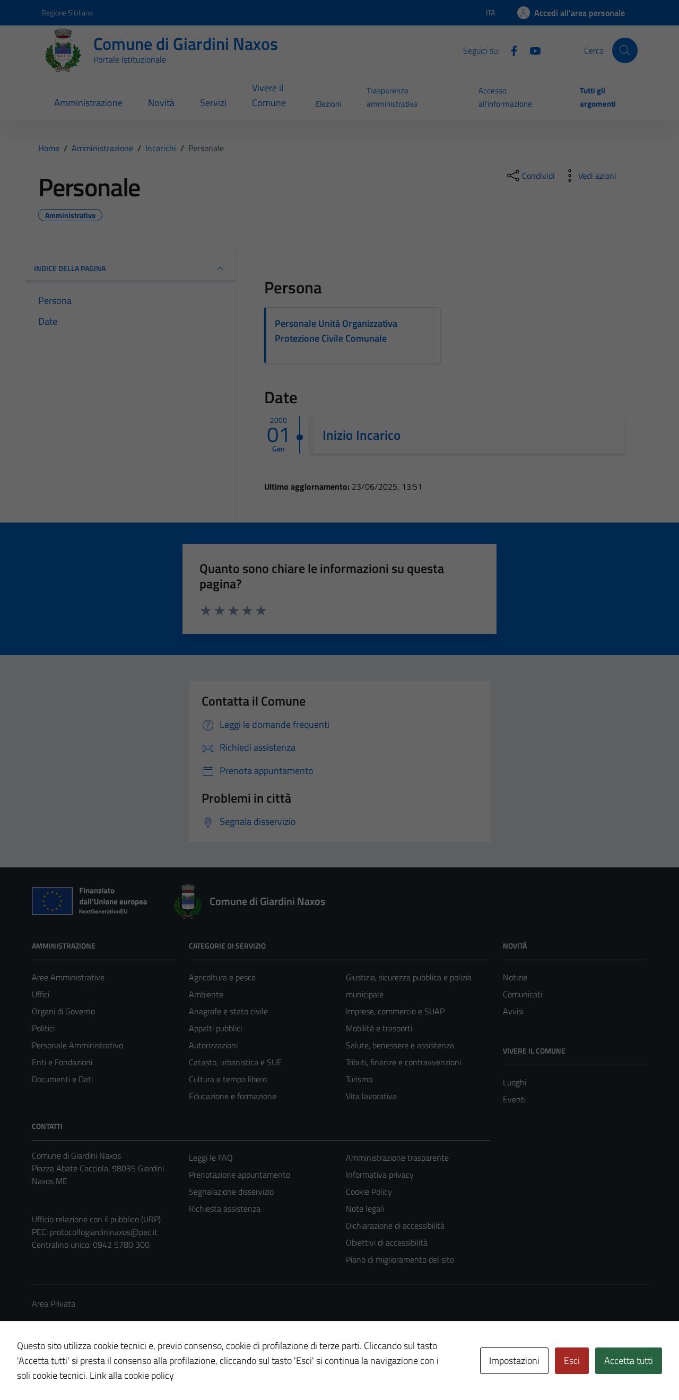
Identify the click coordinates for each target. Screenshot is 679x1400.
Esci (572, 1360)
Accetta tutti (628, 1360)
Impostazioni (514, 1360)
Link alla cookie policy (132, 1375)
